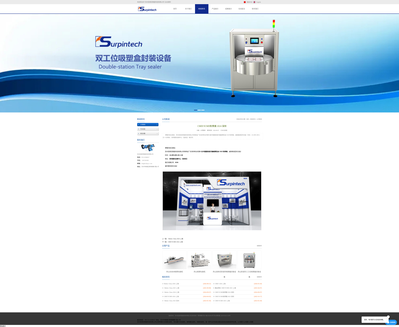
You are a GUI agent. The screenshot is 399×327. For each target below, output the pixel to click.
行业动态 (142, 129)
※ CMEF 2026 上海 (219, 284)
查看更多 (259, 246)
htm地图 (245, 322)
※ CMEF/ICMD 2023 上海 (221, 301)
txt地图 (251, 322)
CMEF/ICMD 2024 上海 (175, 242)
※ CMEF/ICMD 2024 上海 (170, 296)
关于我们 (188, 9)
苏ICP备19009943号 (208, 315)
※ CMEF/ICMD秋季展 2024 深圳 (223, 292)
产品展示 (215, 9)
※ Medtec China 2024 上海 (170, 292)
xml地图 (240, 322)
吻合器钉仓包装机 (179, 322)
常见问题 (142, 133)
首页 (175, 9)
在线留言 (241, 9)
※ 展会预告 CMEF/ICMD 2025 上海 (224, 288)
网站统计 (3, 326)
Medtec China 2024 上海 (175, 239)
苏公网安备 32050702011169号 (222, 315)
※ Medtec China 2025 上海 (170, 288)
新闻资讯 (201, 9)
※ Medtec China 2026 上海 (170, 284)
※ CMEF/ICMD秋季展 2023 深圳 (223, 296)
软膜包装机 (200, 322)
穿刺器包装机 (191, 322)
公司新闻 (142, 124)
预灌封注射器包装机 (165, 322)
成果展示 (228, 9)
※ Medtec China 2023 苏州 (170, 301)
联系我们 (255, 9)
